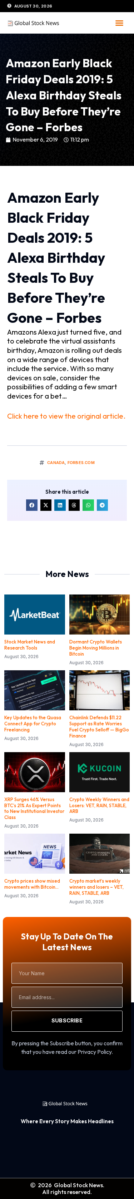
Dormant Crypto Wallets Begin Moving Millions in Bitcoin (95, 648)
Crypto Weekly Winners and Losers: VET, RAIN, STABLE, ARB (99, 805)
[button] (119, 22)
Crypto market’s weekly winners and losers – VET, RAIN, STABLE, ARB (96, 887)
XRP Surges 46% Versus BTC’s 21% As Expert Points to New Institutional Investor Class (34, 808)
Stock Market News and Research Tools (29, 645)
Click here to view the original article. (66, 415)
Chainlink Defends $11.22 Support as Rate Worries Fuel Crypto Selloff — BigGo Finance (99, 727)
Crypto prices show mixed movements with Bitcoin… (32, 884)
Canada (56, 462)
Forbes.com (81, 462)
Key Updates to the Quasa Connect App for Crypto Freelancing (32, 723)
